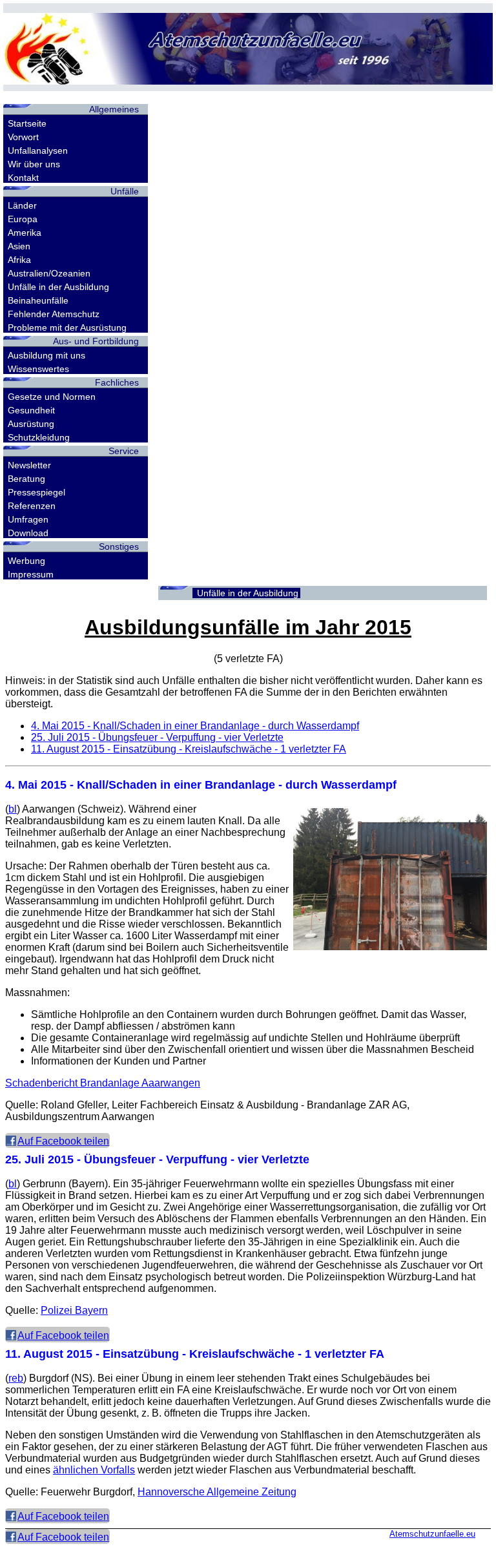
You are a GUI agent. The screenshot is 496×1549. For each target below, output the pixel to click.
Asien (19, 246)
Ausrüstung (31, 424)
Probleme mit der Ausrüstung (67, 327)
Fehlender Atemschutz (53, 314)
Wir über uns (34, 164)
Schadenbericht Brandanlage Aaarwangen (102, 1082)
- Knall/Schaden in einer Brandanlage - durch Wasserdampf (195, 725)
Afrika (19, 260)
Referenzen (32, 506)
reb (15, 1378)
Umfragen (28, 519)
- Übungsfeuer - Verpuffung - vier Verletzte (157, 737)
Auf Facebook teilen (63, 1141)
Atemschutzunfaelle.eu (432, 1534)
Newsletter (29, 465)
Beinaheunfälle (38, 300)
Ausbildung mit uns (46, 355)
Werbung (26, 561)
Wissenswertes (38, 369)
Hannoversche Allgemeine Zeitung (217, 1491)
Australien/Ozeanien (49, 273)
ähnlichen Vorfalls (94, 1469)
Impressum (31, 574)
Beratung (26, 478)
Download (28, 533)
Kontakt (23, 177)
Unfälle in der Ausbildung (58, 287)
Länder (22, 205)
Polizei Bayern (74, 1310)
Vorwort (23, 137)
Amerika (24, 232)
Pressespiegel (36, 492)
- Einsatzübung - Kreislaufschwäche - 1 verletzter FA (188, 748)
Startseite (27, 123)
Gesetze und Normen (52, 396)
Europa (22, 219)
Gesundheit (31, 410)
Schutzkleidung (39, 437)
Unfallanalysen (38, 150)
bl (12, 809)
